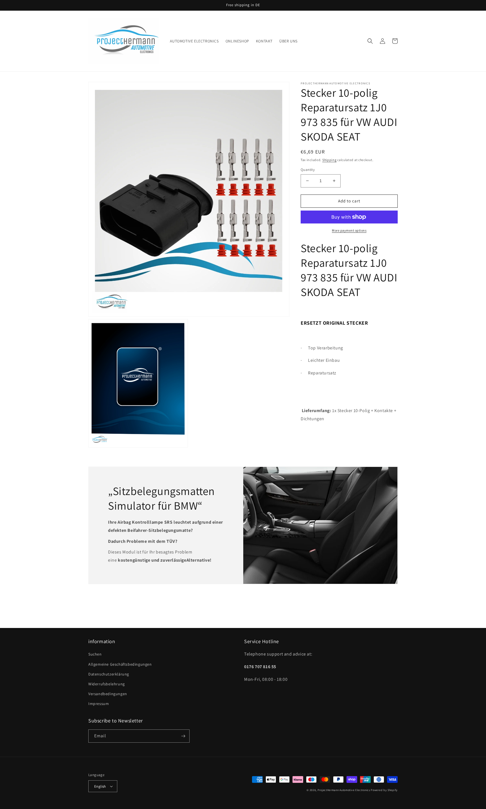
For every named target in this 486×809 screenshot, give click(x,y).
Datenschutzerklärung (108, 674)
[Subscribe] (183, 736)
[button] (370, 41)
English (100, 786)
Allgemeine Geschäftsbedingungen (120, 664)
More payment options (349, 230)
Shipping (329, 160)
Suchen (95, 654)
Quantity (308, 169)
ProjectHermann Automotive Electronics (344, 790)
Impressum (98, 703)
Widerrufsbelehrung (106, 683)
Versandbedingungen (107, 693)
